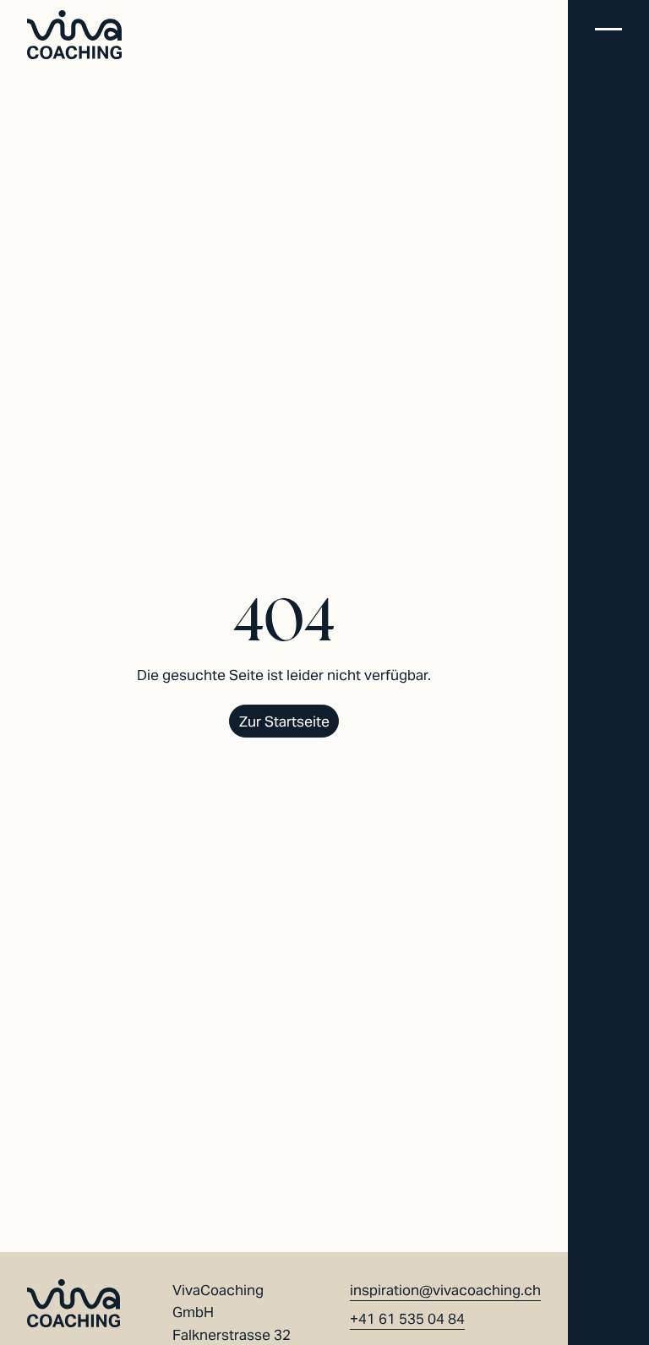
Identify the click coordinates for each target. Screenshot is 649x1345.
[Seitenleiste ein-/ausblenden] (608, 31)
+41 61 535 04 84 (407, 1319)
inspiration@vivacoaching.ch (445, 1290)
